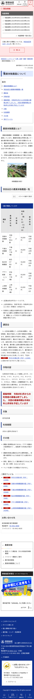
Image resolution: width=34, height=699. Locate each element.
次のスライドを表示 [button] (32, 590)
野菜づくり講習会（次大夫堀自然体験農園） (18, 552)
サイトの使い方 (8, 625)
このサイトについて (9, 621)
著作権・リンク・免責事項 (12, 632)
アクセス (30, 697)
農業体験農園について (12, 563)
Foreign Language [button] (24, 4)
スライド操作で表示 (25, 196)
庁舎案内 (6, 657)
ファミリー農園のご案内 (13, 557)
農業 (24, 59)
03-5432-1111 (12, 651)
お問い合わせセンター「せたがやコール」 (22, 665)
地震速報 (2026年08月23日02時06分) (17, 18)
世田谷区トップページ (7, 59)
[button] (19, 3)
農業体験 (30, 59)
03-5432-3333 (15, 675)
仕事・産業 (18, 59)
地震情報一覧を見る (25, 36)
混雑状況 (21, 697)
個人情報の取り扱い (9, 628)
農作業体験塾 (9, 560)
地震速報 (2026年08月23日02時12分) (17, 21)
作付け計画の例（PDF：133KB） (20, 358)
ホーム (4, 697)
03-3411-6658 (14, 526)
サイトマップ (7, 636)
